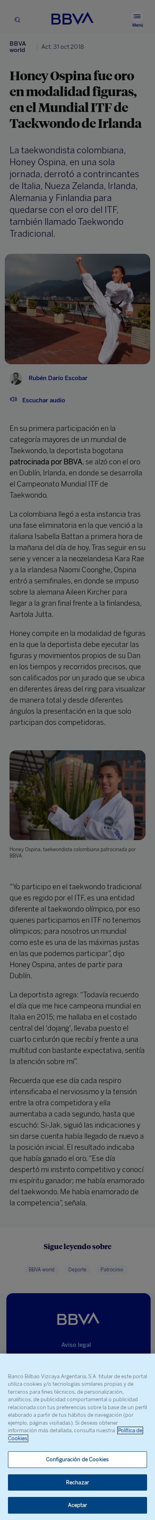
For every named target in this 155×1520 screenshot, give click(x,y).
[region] (77, 1437)
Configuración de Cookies (77, 1459)
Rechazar (77, 1482)
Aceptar (77, 1505)
